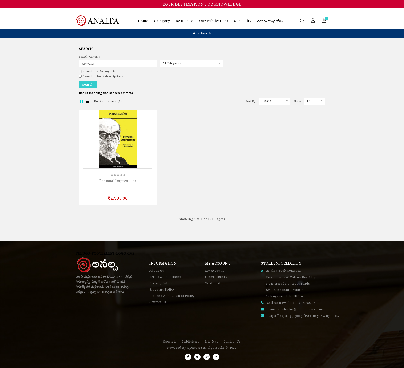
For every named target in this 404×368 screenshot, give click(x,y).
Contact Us (157, 302)
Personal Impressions (118, 180)
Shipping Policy (162, 289)
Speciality (242, 20)
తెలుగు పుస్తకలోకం (270, 20)
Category (162, 20)
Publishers (190, 341)
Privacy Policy (160, 283)
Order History (216, 277)
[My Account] (313, 21)
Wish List (212, 283)
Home (143, 20)
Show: (298, 101)
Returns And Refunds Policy (172, 296)
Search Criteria (89, 56)
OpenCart (194, 348)
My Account (214, 270)
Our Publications (213, 20)
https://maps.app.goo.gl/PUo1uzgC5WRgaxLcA (303, 316)
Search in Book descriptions (103, 76)
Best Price (184, 20)
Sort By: (251, 101)
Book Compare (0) (108, 101)
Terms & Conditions (165, 277)
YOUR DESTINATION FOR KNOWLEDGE (202, 4)
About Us (156, 270)
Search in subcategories (100, 71)
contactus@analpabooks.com (301, 309)
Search (206, 33)
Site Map (211, 341)
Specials (170, 341)
